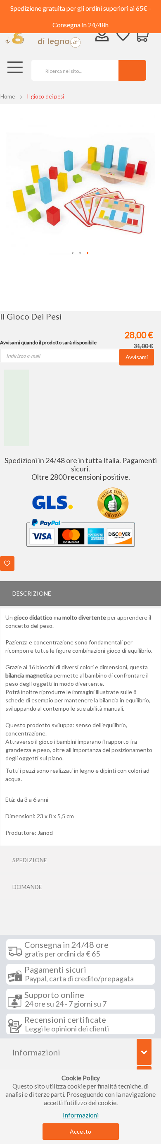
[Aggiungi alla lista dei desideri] (7, 563)
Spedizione (29, 859)
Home (7, 96)
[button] (73, 253)
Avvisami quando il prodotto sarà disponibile (48, 342)
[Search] (132, 70)
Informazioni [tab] (36, 1052)
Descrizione (31, 593)
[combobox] (72, 70)
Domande (27, 886)
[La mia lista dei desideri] (123, 36)
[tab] (80, 593)
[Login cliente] (102, 37)
